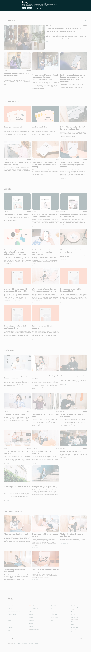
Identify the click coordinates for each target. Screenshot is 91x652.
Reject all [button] (30, 8)
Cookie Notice (46, 5)
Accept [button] (23, 8)
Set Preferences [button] (38, 8)
